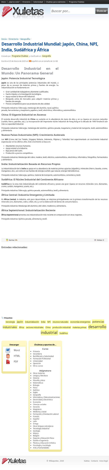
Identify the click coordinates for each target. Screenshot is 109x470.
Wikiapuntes (54, 461)
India (43, 322)
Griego (35, 423)
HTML (17, 355)
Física (35, 387)
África (21, 327)
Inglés (35, 392)
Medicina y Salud (39, 411)
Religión (36, 435)
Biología (36, 385)
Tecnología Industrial (41, 428)
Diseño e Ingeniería (40, 440)
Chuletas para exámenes (56, 2)
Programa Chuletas (76, 2)
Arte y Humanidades (41, 448)
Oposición (37, 363)
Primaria (36, 351)
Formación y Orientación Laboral (46, 414)
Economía (37, 402)
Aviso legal (103, 461)
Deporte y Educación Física (43, 438)
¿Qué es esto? (14, 2)
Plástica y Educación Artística (44, 443)
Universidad (37, 361)
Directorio (26, 2)
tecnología (10, 322)
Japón (20, 321)
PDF (16, 361)
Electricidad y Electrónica (43, 399)
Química (36, 390)
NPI (49, 322)
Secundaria (37, 354)
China (48, 327)
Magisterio (37, 409)
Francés (36, 416)
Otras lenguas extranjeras (43, 426)
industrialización (32, 322)
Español (36, 419)
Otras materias (39, 373)
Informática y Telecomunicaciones (46, 397)
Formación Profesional (42, 358)
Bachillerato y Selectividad (43, 356)
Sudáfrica (64, 333)
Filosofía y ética (39, 380)
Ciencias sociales (39, 404)
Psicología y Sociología (42, 445)
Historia (36, 378)
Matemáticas (38, 383)
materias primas (79, 327)
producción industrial (62, 327)
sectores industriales (34, 327)
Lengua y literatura (40, 375)
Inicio (3, 2)
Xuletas (87, 461)
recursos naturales (60, 322)
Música (36, 433)
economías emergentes (80, 322)
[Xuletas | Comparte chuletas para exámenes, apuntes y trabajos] (23, 18)
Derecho (36, 407)
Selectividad (38, 2)
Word (17, 350)
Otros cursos (38, 366)
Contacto (94, 461)
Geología (36, 431)
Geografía (25, 39)
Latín (35, 421)
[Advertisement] (54, 28)
